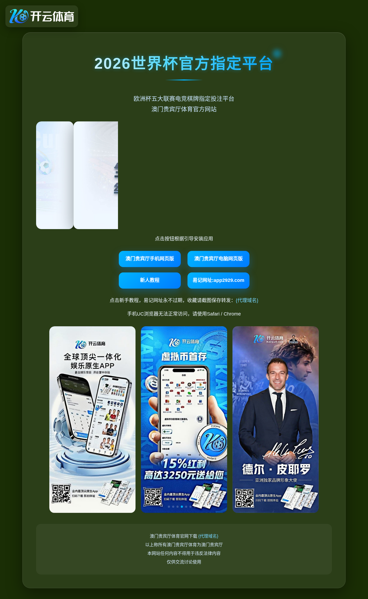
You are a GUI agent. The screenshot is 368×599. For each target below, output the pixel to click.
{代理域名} (247, 300)
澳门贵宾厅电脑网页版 (218, 258)
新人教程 (149, 280)
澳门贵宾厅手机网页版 (150, 258)
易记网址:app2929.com (218, 280)
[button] (169, 507)
